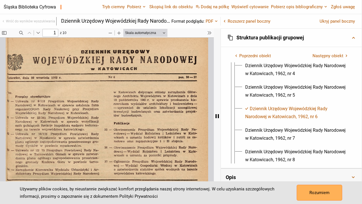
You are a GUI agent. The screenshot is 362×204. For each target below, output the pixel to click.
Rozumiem (319, 192)
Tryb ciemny (113, 6)
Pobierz (134, 6)
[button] (291, 38)
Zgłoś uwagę (343, 6)
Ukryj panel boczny (337, 21)
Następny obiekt (328, 55)
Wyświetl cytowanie (250, 6)
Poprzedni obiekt (255, 55)
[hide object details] (217, 116)
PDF (209, 21)
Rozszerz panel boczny (249, 21)
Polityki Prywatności (138, 196)
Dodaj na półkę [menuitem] (215, 6)
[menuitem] (296, 69)
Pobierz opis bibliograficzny (297, 6)
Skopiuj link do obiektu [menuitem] (171, 6)
